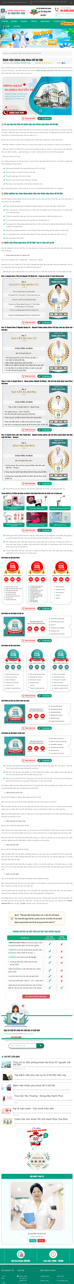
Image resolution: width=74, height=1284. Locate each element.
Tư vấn (33, 1240)
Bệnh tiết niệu (45, 21)
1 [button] (33, 1149)
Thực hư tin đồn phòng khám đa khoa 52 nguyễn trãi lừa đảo (42, 1063)
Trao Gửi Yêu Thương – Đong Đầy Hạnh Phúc (38, 1095)
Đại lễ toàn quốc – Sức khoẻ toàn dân (33, 1108)
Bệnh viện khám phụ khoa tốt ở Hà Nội (34, 1085)
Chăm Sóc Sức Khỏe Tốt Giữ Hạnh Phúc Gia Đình (41, 1119)
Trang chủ (6, 53)
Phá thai (34, 21)
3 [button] (38, 1149)
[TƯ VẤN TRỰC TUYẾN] (16, 1034)
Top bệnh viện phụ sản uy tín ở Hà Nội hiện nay (40, 1075)
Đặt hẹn (41, 1240)
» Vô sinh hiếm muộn (62, 1280)
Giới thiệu (14, 21)
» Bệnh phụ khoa (44, 1276)
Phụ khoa (24, 21)
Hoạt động (14, 53)
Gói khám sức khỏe (60, 21)
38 (6, 1281)
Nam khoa (17, 26)
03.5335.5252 (67, 10)
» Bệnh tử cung (44, 1280)
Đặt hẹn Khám (69, 23)
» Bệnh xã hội (60, 1276)
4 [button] (41, 1149)
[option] (37, 38)
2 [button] (36, 1149)
